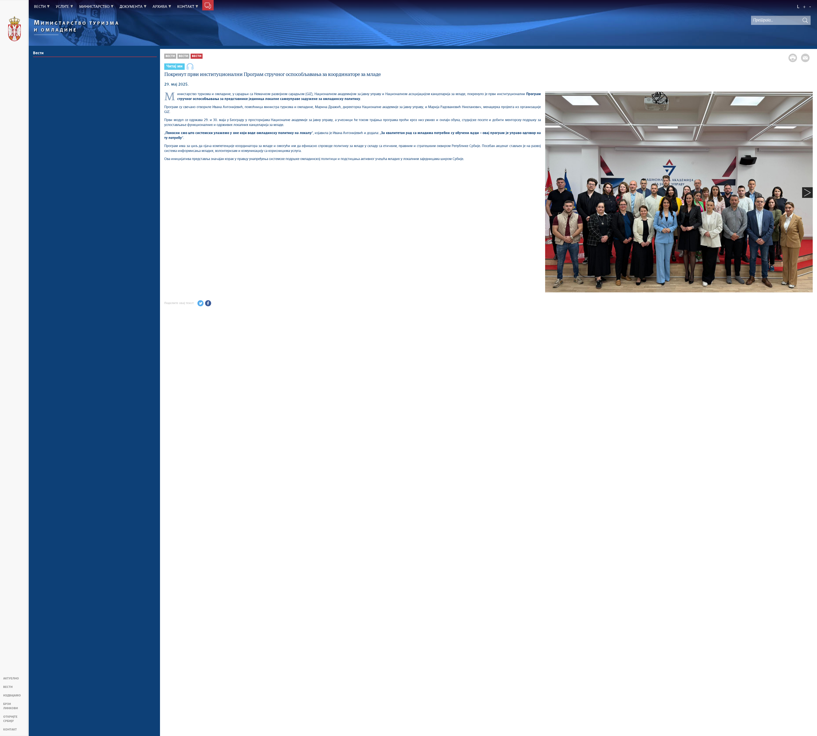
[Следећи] (807, 192)
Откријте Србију (10, 719)
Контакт (10, 729)
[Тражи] (805, 20)
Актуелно (11, 678)
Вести (8, 687)
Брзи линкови (10, 706)
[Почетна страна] (14, 29)
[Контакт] (208, 6)
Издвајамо (12, 695)
